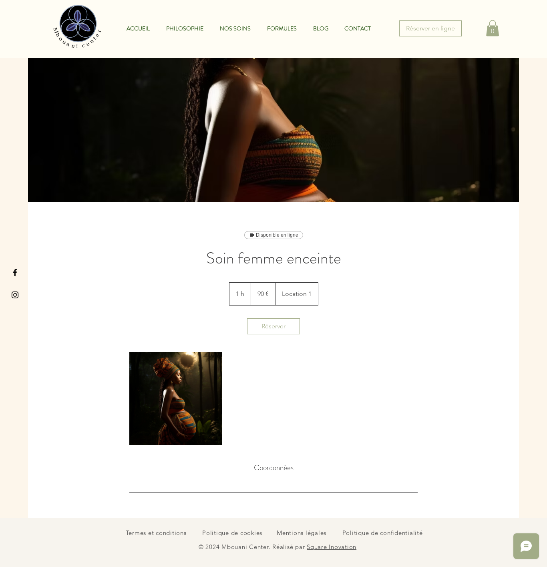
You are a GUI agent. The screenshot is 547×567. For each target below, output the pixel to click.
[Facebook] (15, 272)
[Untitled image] (175, 398)
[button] (492, 28)
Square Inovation (331, 547)
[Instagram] (15, 295)
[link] (273, 326)
